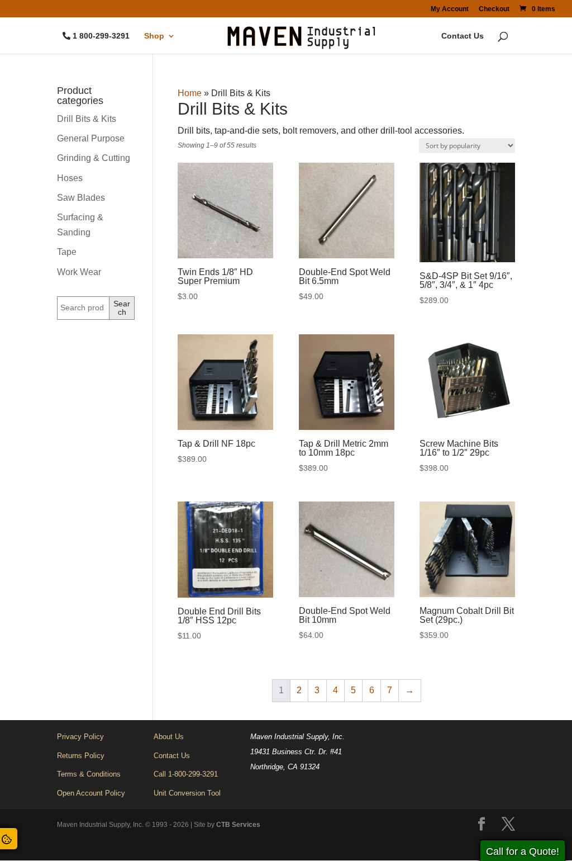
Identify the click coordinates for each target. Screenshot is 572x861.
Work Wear (79, 272)
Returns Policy (80, 755)
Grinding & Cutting (93, 158)
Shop (154, 36)
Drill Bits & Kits (86, 119)
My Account (450, 9)
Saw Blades (81, 197)
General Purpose (91, 138)
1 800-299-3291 (101, 36)
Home (190, 93)
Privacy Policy (80, 736)
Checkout (494, 9)
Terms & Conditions (89, 774)
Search (121, 308)
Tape (67, 252)
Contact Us (462, 36)
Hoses (70, 178)
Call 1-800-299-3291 (186, 774)
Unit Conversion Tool (187, 793)
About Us (169, 736)
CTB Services (238, 825)
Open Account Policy (91, 793)
